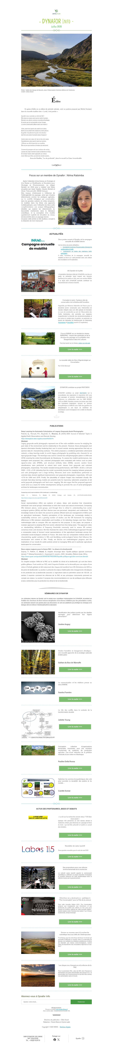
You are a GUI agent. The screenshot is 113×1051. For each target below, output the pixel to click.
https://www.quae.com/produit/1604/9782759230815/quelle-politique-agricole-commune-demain (54, 556)
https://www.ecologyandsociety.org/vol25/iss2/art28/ (34, 498)
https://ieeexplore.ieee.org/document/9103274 (37, 438)
